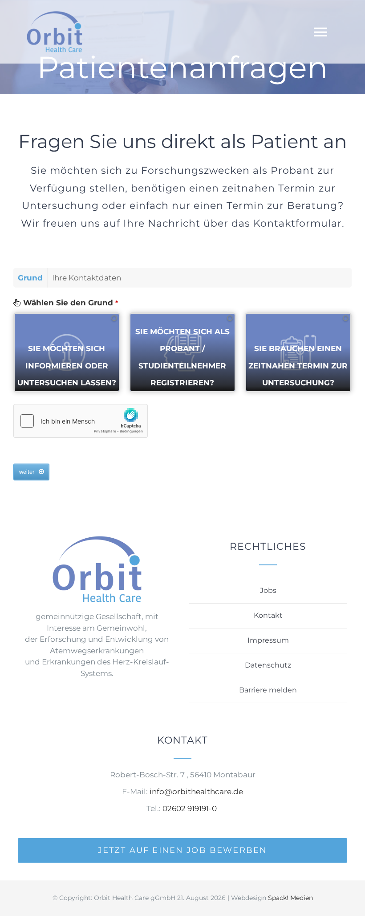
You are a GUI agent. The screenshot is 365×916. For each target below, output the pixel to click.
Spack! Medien (290, 898)
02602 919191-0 (190, 808)
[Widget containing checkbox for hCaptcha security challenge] (80, 421)
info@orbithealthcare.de (196, 791)
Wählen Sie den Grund (70, 302)
